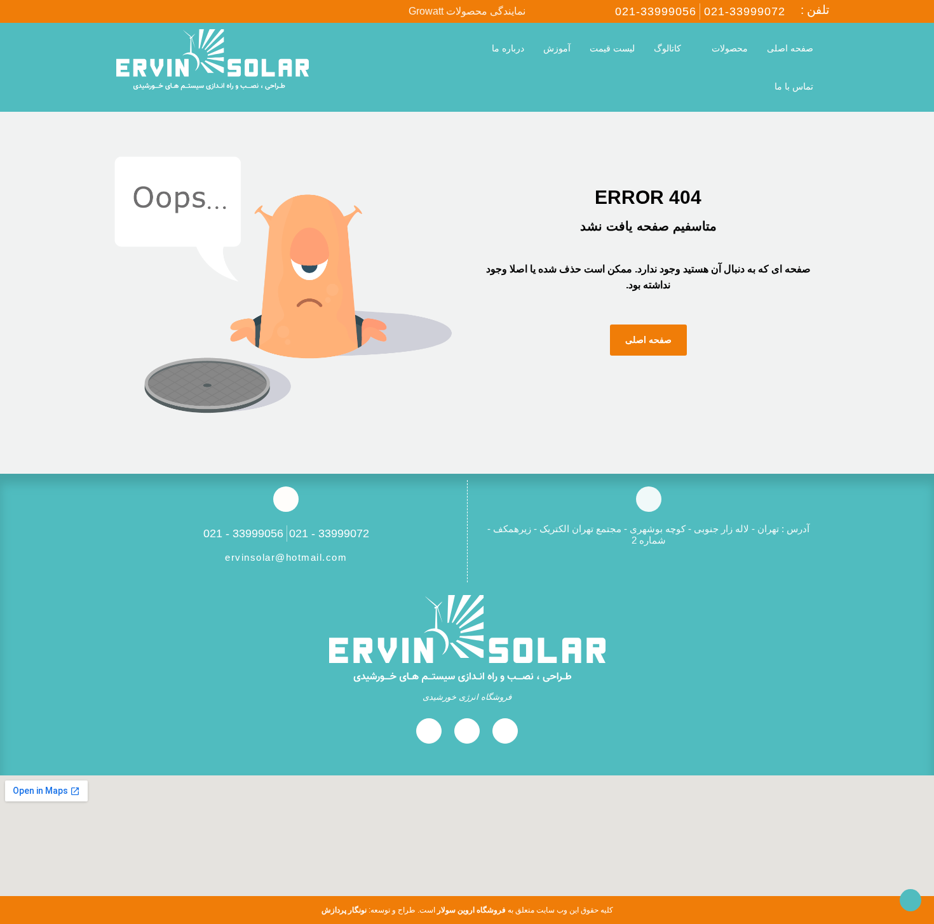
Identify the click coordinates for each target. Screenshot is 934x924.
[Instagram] (112, 11)
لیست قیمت (612, 48)
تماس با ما (794, 86)
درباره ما (508, 48)
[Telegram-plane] (165, 11)
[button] (406, 67)
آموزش (557, 48)
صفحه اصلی (790, 48)
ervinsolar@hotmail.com (286, 557)
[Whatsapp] (139, 11)
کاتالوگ (667, 48)
